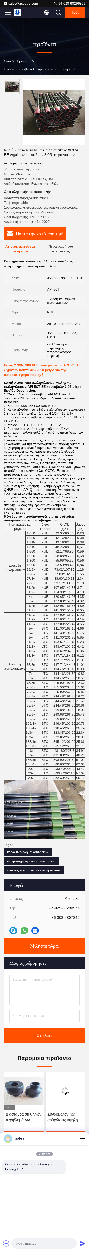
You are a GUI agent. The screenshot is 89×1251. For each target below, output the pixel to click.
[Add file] (6, 1243)
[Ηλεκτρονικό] (35, 931)
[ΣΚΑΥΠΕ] (13, 931)
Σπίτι (7, 61)
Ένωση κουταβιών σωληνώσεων (28, 69)
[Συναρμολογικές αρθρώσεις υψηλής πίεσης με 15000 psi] (24, 1091)
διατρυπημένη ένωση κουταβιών (31, 861)
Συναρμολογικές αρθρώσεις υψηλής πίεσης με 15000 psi (23, 1117)
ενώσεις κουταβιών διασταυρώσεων (34, 870)
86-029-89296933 (71, 3)
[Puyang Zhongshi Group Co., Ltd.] (23, 12)
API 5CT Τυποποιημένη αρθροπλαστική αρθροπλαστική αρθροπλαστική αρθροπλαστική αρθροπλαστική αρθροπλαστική (60, 1117)
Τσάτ (75, 12)
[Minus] (82, 1138)
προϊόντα (24, 61)
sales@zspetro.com (23, 3)
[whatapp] (24, 930)
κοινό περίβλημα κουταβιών (27, 852)
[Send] (82, 1243)
